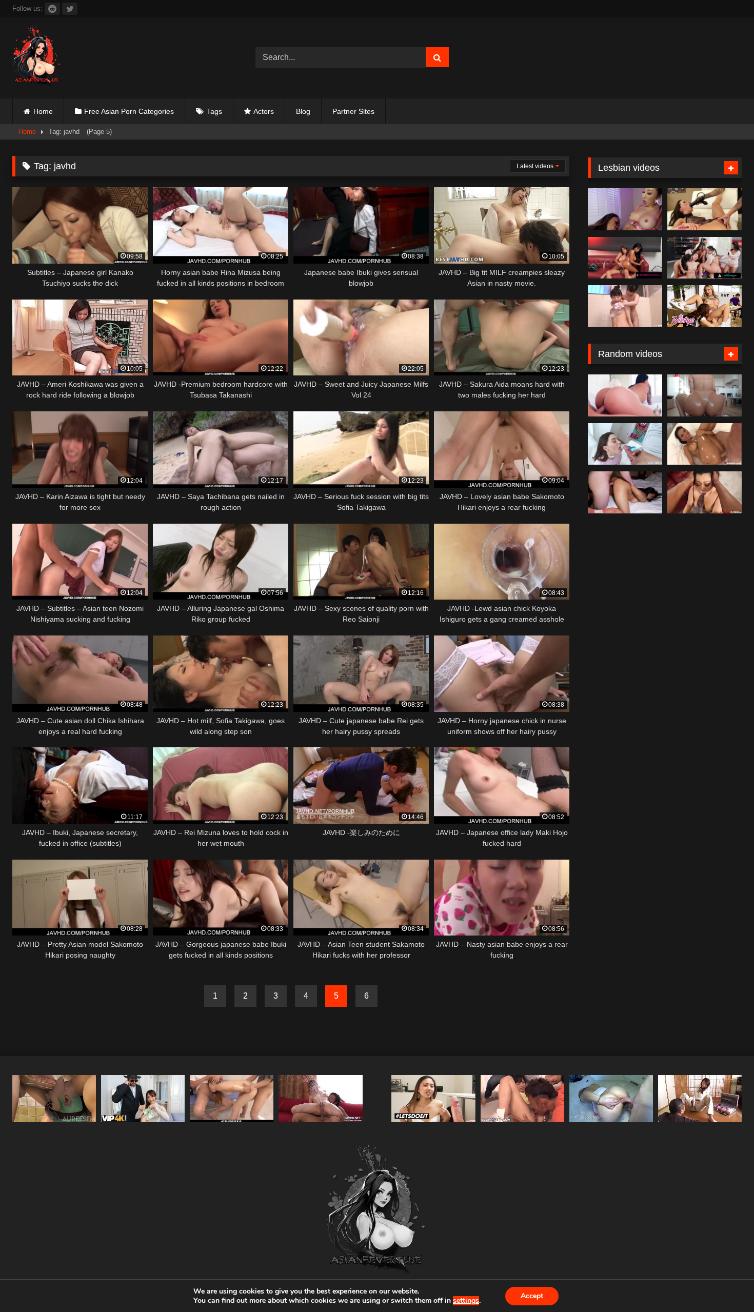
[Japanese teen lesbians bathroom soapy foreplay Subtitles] (625, 306)
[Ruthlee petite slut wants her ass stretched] (704, 395)
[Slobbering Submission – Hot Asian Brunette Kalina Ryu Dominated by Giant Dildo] (704, 209)
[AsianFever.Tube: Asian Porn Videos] (37, 57)
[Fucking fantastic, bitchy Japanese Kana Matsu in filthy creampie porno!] (522, 1098)
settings (466, 1300)
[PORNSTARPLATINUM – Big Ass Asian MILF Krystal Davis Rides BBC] (704, 492)
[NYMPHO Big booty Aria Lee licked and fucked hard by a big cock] (625, 444)
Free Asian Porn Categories (129, 111)
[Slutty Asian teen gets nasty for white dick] (625, 492)
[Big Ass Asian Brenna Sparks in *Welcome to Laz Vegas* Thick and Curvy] (625, 395)
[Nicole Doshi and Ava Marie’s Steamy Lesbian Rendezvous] (625, 209)
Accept (532, 1296)
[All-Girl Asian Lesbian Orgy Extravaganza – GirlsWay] (704, 258)
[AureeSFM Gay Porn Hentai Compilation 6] (54, 1098)
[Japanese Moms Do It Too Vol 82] (320, 1098)
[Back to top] (722, 1281)
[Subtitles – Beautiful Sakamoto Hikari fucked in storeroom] (231, 1098)
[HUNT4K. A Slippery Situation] (143, 1098)
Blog (303, 111)
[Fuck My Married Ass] (611, 1098)
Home (43, 111)
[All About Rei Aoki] (700, 1098)
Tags (214, 111)
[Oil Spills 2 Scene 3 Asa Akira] (704, 444)
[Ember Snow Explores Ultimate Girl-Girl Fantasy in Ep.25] (625, 258)
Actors (263, 111)
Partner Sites (353, 111)
